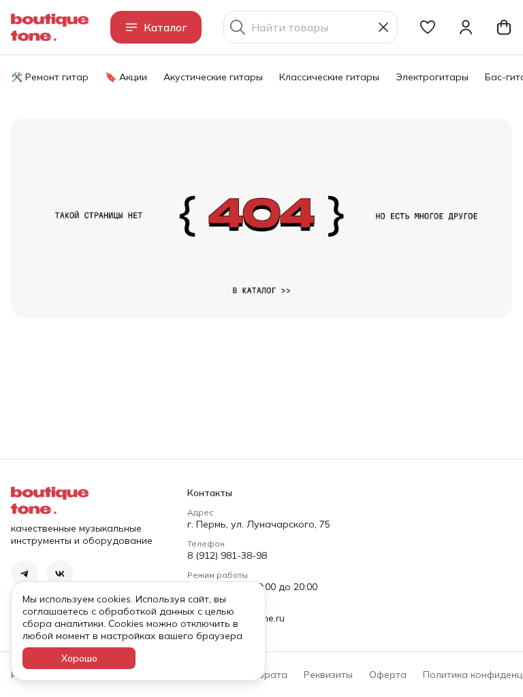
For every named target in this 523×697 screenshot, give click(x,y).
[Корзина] (504, 27)
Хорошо (79, 658)
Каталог (165, 27)
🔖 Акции (126, 77)
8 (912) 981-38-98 (227, 555)
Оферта (388, 674)
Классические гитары (329, 77)
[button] (427, 27)
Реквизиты (328, 674)
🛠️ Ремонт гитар (50, 77)
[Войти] (466, 27)
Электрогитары (432, 77)
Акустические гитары (213, 77)
